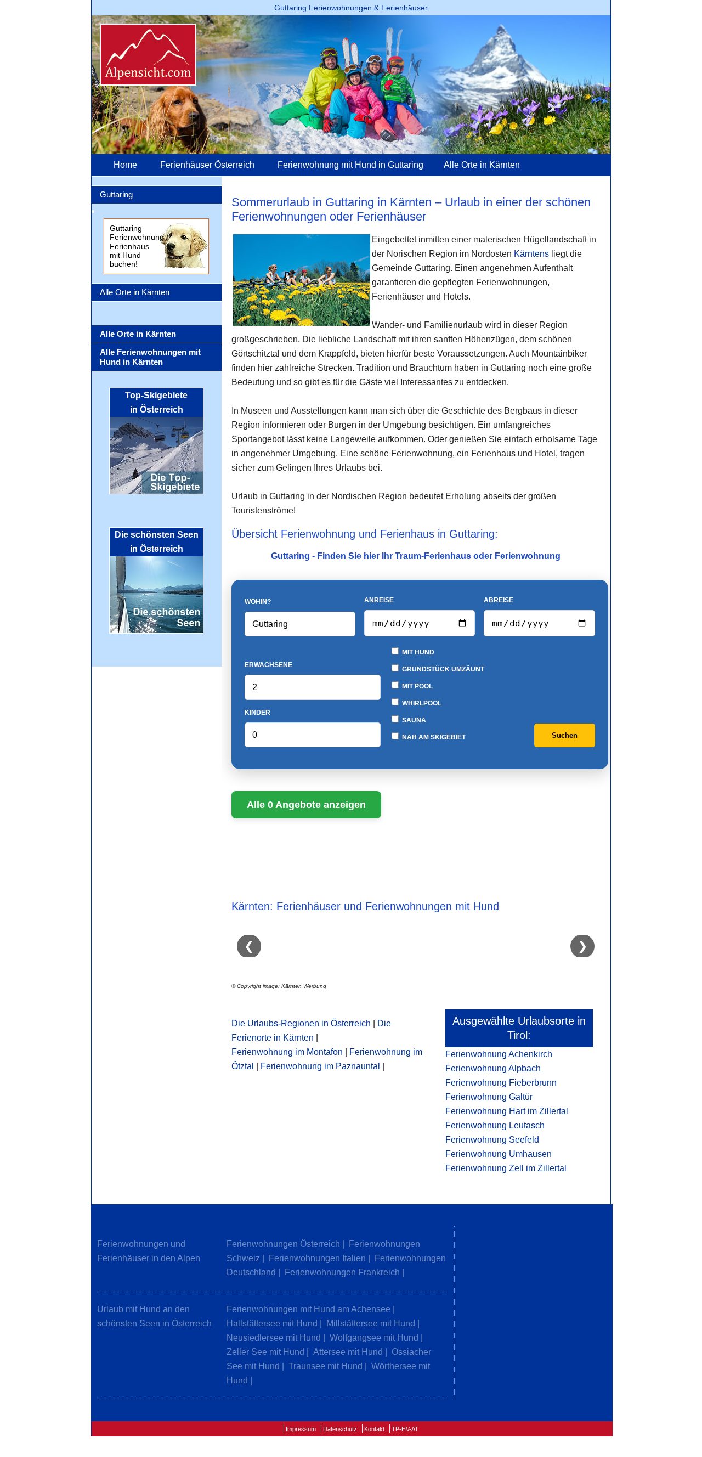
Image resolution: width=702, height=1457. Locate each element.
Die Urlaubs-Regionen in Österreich (301, 1023)
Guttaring (116, 194)
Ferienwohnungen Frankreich (342, 1272)
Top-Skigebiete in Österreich (156, 402)
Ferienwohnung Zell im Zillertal (506, 1168)
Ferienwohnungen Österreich (283, 1244)
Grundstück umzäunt (442, 669)
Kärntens (531, 253)
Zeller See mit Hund (265, 1352)
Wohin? (258, 602)
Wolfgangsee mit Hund (374, 1337)
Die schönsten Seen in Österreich (157, 542)
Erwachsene (268, 665)
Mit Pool (416, 686)
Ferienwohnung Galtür (489, 1097)
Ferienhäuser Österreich (207, 165)
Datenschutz (340, 1429)
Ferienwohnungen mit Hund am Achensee (308, 1309)
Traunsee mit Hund (325, 1366)
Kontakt (374, 1429)
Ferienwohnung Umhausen (498, 1154)
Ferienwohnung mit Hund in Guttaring (350, 165)
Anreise (379, 600)
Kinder (257, 712)
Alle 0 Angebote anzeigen (306, 804)
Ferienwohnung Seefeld (492, 1139)
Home (125, 165)
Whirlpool (420, 703)
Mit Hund (417, 652)
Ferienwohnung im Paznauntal (320, 1066)
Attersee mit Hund (348, 1352)
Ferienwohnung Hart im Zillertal (506, 1111)
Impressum (301, 1429)
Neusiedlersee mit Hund (274, 1337)
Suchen (565, 735)
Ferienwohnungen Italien (317, 1258)
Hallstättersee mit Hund (272, 1323)
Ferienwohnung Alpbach (493, 1068)
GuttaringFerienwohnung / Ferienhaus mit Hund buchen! (139, 246)
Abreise (498, 600)
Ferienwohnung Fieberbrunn (501, 1082)
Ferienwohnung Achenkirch (498, 1054)
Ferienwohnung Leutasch (495, 1125)
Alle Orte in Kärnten (482, 165)
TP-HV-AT (405, 1429)
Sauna (413, 720)
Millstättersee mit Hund (370, 1323)
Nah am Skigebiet (433, 737)
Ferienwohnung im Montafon (287, 1052)
